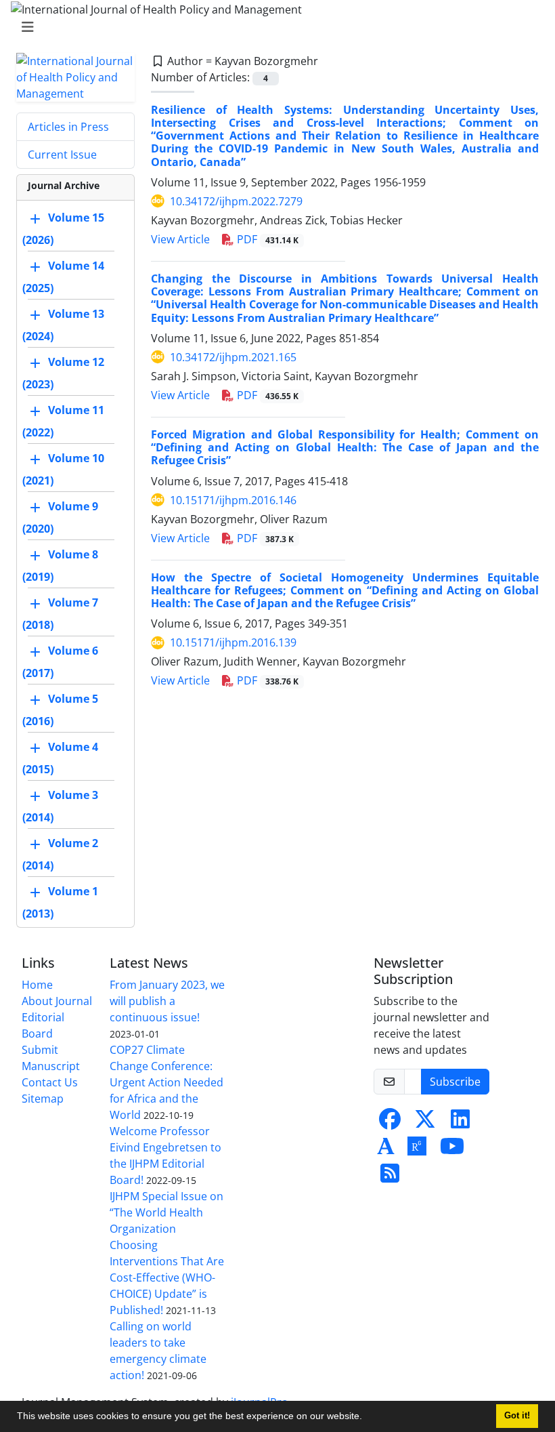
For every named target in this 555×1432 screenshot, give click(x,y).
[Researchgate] (417, 1150)
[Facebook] (390, 1123)
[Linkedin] (460, 1123)
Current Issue (62, 154)
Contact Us (50, 1082)
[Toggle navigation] (273, 27)
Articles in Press (68, 126)
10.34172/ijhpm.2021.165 (233, 357)
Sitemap (43, 1098)
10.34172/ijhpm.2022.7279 (236, 201)
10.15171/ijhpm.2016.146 (233, 500)
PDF (266, 239)
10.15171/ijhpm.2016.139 (233, 642)
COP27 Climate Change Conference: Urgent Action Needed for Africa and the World (166, 1082)
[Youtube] (452, 1150)
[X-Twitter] (425, 1123)
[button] (367, 1418)
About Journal (57, 1001)
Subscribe (455, 1081)
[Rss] (390, 1177)
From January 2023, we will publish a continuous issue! (167, 1001)
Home (37, 984)
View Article (180, 239)
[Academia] (386, 1150)
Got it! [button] (517, 1415)
